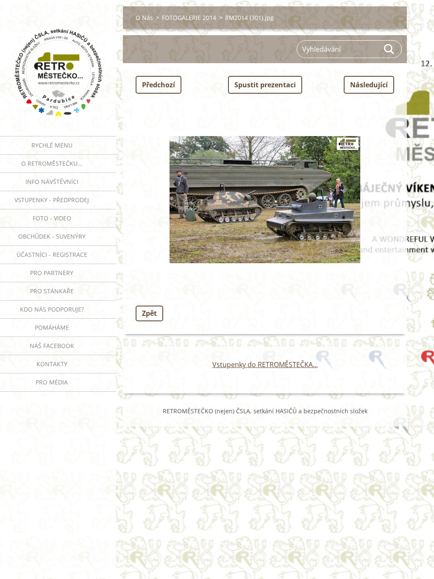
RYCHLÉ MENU (51, 145)
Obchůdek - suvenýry (52, 236)
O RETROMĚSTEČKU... (52, 163)
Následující (369, 84)
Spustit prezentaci (265, 84)
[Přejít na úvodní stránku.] (58, 62)
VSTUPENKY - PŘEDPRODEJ (51, 200)
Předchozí (158, 84)
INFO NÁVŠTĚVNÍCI (51, 182)
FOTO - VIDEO (52, 218)
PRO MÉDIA (52, 382)
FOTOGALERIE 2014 (189, 18)
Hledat (389, 49)
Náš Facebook (52, 346)
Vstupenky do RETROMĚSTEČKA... (265, 364)
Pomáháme (52, 327)
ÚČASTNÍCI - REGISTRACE (52, 255)
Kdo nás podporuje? (52, 309)
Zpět (149, 313)
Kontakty (51, 364)
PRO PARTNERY (51, 273)
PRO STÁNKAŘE (52, 291)
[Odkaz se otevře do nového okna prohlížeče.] (265, 199)
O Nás (144, 18)
